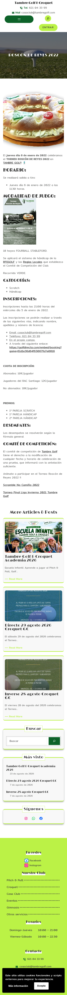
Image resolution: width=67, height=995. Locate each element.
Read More (16, 579)
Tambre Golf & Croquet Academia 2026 (30, 768)
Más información (18, 986)
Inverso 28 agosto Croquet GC (27, 792)
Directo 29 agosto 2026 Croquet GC (31, 781)
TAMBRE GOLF (12, 163)
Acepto (41, 985)
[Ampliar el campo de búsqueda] (48, 18)
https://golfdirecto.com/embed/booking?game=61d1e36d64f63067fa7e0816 (35, 349)
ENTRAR (48, 27)
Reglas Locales (32, 262)
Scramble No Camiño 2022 (21, 485)
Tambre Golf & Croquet (34, 3)
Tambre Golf (49, 451)
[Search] (54, 741)
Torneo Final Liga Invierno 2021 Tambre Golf (30, 494)
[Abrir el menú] (19, 19)
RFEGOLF (9, 262)
